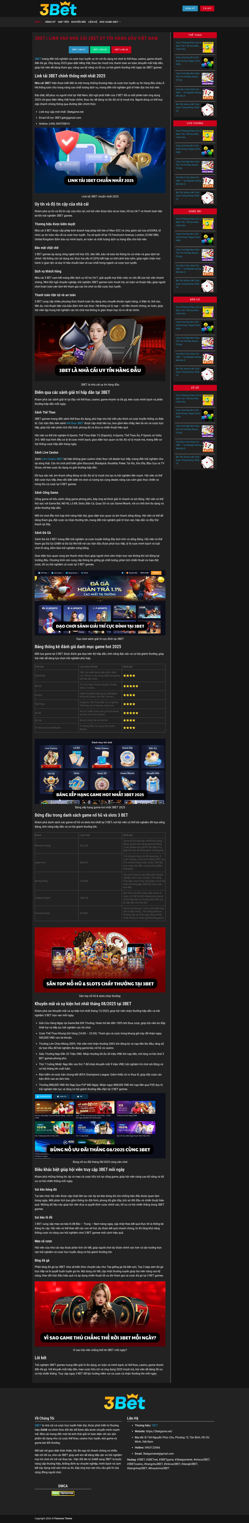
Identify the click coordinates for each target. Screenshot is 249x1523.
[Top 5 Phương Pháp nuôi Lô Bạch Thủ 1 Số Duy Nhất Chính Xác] (208, 47)
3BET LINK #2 (100, 49)
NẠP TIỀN (63, 21)
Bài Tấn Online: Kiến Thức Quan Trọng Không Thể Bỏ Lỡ (188, 107)
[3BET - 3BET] (58, 8)
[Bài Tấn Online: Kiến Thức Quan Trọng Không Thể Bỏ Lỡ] (207, 110)
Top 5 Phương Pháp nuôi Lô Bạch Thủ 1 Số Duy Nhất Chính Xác (189, 45)
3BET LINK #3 (121, 49)
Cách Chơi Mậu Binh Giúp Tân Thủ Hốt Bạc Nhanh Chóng (187, 76)
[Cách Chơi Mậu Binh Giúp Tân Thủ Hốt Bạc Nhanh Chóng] (207, 78)
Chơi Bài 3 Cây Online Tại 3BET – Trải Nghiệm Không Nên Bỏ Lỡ (188, 92)
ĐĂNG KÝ (50, 21)
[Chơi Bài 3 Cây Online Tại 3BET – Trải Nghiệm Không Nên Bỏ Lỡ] (208, 94)
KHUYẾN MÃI (78, 21)
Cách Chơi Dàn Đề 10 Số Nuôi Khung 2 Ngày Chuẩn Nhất (188, 60)
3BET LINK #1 (79, 49)
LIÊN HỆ (92, 21)
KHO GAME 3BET (109, 21)
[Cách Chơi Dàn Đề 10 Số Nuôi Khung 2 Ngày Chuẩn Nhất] (207, 63)
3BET (38, 21)
